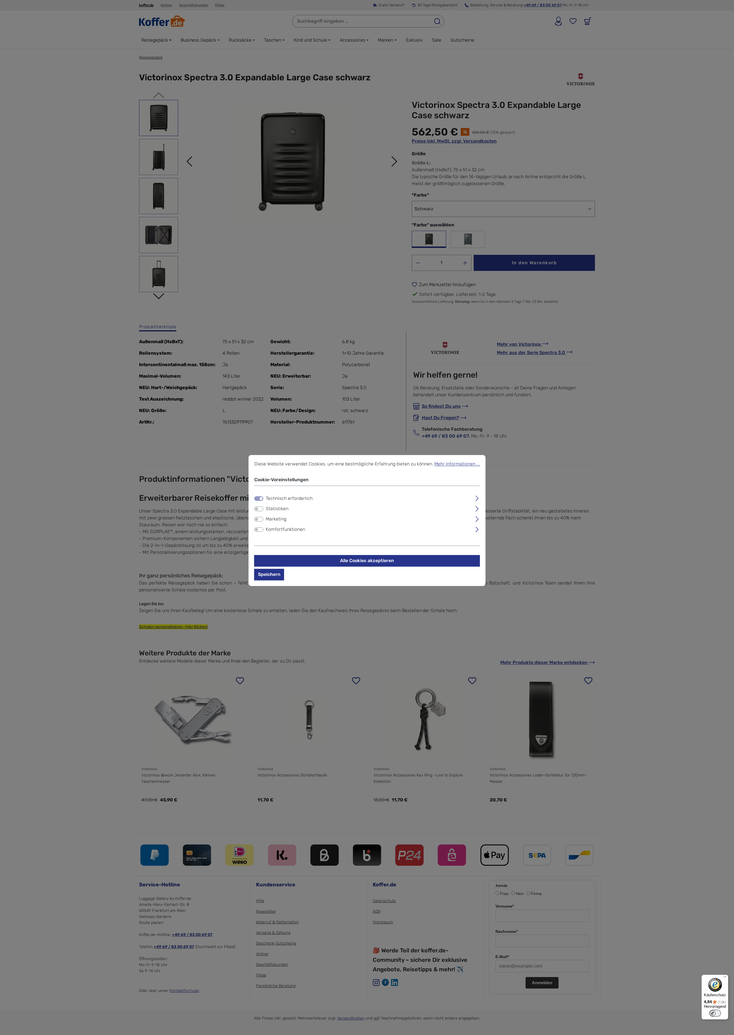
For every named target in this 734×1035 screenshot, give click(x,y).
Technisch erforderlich (289, 498)
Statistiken (277, 508)
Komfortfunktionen (285, 529)
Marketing (276, 519)
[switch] (258, 508)
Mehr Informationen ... (457, 464)
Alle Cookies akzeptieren (367, 560)
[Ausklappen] (477, 497)
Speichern (269, 574)
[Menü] (724, 978)
